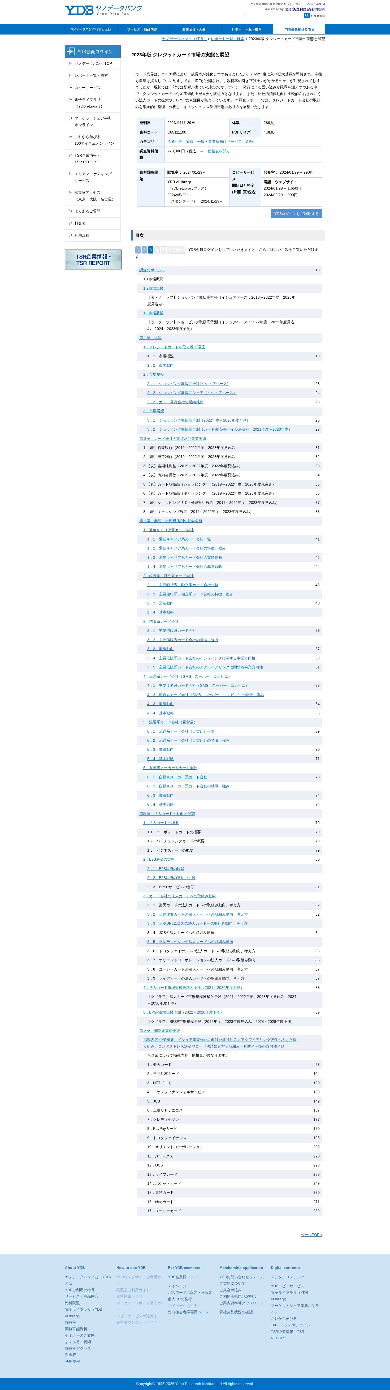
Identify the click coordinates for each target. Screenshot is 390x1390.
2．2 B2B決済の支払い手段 (171, 878)
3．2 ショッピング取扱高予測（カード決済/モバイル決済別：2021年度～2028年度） (219, 429)
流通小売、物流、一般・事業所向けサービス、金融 (210, 142)
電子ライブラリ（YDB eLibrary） (89, 103)
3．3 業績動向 (160, 649)
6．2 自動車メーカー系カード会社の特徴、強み (188, 786)
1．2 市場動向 (160, 365)
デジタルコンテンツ (287, 1277)
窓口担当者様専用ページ (188, 1312)
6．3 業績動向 (160, 795)
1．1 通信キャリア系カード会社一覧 (179, 539)
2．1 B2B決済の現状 (165, 869)
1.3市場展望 (153, 313)
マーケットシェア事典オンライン (93, 121)
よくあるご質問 (88, 211)
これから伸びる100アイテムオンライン (94, 140)
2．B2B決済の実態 (159, 859)
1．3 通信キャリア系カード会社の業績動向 (184, 558)
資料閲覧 (72, 1303)
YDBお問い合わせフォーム (241, 1277)
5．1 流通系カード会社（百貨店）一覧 (181, 731)
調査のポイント (152, 270)
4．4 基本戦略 (160, 713)
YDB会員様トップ (183, 1277)
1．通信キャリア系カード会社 (168, 530)
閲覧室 (70, 1322)
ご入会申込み (230, 1290)
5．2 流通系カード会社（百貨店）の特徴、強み (188, 741)
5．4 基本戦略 (160, 759)
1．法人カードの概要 (161, 823)
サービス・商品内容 (81, 1296)
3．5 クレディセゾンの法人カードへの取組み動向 (190, 942)
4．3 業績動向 (160, 704)
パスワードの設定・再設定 (190, 1293)
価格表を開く (219, 151)
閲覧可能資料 (76, 1329)
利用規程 (82, 235)
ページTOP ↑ (311, 1235)
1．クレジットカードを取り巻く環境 (174, 347)
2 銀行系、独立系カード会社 (168, 576)
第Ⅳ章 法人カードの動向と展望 (167, 814)
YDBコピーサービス (287, 1286)
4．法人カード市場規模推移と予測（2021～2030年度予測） (193, 988)
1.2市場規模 (153, 288)
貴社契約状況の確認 (236, 1312)
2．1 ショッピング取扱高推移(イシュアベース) (187, 384)
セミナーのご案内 (80, 1335)
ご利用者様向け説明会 (238, 1296)
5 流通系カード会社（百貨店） (170, 722)
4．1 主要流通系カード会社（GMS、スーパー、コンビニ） (198, 686)
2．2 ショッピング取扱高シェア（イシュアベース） (192, 393)
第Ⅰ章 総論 (150, 338)
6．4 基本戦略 (160, 804)
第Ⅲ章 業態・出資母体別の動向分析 (170, 521)
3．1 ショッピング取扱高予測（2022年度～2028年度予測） (198, 420)
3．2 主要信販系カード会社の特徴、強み (182, 640)
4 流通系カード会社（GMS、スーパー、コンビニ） (187, 677)
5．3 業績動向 (160, 750)
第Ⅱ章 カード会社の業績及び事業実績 (172, 439)
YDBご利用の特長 (80, 1290)
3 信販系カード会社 (161, 622)
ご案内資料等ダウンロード (241, 1303)
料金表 (80, 223)
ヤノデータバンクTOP (93, 64)
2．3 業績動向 (160, 603)
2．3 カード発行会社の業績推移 (175, 402)
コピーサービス (88, 88)
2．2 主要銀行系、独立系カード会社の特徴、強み (190, 594)
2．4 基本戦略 (160, 612)
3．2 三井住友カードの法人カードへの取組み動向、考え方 (197, 914)
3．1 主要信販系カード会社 (171, 631)
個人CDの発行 (180, 1299)
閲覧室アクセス (78, 1348)
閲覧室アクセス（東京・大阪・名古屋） (95, 196)
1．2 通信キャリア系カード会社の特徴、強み (186, 548)
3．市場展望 (153, 411)
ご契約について (232, 1283)
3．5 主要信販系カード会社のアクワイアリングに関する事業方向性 (205, 667)
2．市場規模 (153, 374)
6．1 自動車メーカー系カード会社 (177, 777)
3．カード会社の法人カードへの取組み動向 (179, 896)
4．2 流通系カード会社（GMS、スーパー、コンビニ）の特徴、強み (205, 695)
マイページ (177, 1286)
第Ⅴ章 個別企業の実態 (159, 1031)
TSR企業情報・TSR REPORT (88, 158)
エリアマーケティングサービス (93, 177)
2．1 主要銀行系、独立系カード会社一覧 (182, 585)
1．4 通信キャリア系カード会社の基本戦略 (184, 567)
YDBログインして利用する (296, 214)
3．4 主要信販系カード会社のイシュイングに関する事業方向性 (201, 658)
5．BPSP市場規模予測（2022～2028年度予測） (183, 1012)
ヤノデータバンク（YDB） (184, 39)
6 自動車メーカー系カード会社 (170, 768)
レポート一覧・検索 (227, 39)
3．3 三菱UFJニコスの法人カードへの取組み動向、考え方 (197, 923)
